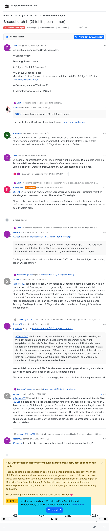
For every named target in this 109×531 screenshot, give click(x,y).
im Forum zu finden (74, 122)
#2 (104, 107)
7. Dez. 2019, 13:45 (41, 232)
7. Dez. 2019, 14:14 (38, 279)
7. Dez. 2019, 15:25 (41, 324)
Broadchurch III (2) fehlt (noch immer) (50, 236)
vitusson (17, 133)
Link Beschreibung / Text (26, 79)
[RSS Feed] (86, 27)
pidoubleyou (18, 187)
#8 (104, 324)
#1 (105, 46)
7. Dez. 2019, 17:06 (41, 439)
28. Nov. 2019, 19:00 (37, 155)
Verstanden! (54, 510)
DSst (15, 46)
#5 (104, 187)
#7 (104, 279)
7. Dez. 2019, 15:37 (38, 394)
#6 (104, 232)
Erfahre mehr (76, 504)
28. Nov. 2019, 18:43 (37, 46)
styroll (16, 107)
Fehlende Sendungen (15, 28)
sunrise (16, 279)
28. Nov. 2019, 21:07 (55, 187)
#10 (104, 439)
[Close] (102, 463)
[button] (4, 527)
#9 (104, 394)
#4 (104, 155)
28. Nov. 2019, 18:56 (38, 107)
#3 (104, 133)
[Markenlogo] (7, 5)
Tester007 (17, 232)
